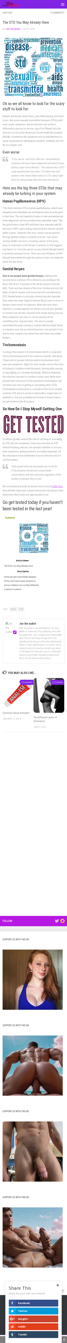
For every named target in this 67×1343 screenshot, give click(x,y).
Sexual (13, 609)
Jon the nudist (13, 29)
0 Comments (57, 12)
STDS (21, 609)
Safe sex (7, 12)
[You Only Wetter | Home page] (13, 4)
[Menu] (62, 4)
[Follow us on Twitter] (57, 921)
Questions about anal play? (16, 712)
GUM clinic (57, 486)
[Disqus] (33, 782)
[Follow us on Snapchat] (62, 921)
